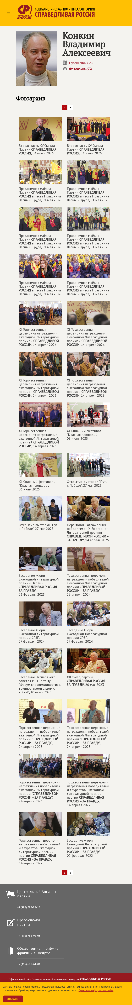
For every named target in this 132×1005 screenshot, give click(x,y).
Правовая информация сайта (96, 990)
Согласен (13, 999)
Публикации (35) (81, 63)
